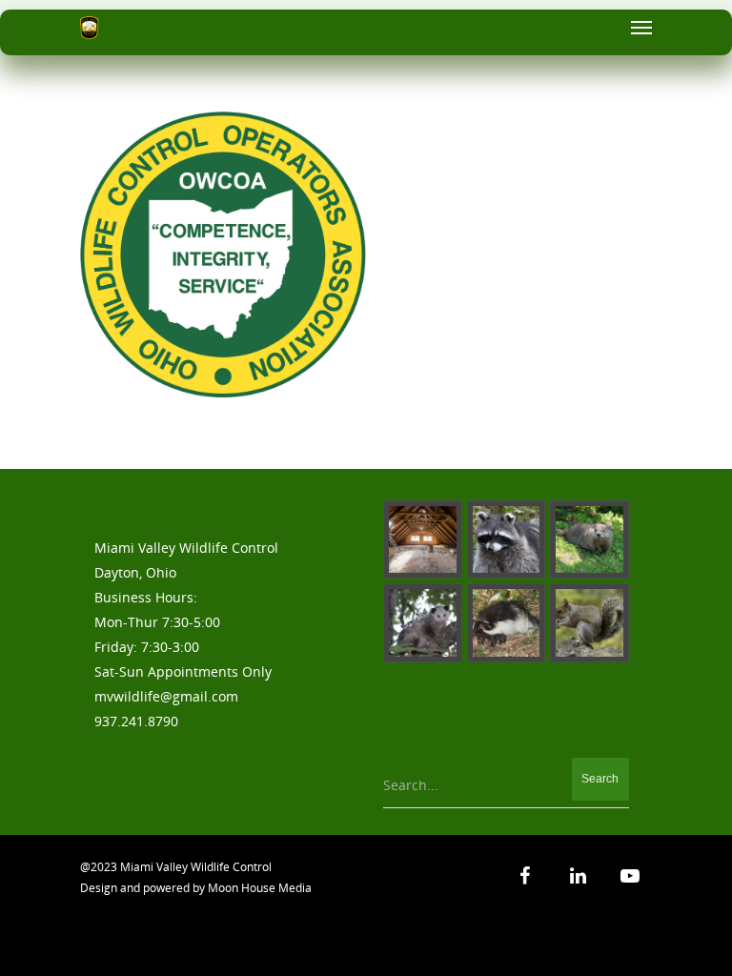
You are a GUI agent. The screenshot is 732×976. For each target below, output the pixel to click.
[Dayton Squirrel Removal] (589, 622)
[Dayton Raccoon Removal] (506, 540)
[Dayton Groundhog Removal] (589, 540)
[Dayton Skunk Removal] (506, 622)
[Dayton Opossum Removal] (422, 622)
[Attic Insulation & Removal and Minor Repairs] (422, 540)
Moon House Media (260, 888)
